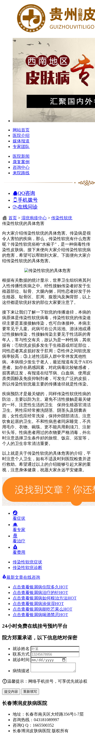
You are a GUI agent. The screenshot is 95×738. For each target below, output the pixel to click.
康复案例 (21, 162)
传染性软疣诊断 (27, 567)
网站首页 (21, 130)
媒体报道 (21, 141)
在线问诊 (28, 206)
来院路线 (21, 173)
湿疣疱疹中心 (34, 218)
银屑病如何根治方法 (53, 598)
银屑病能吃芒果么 (51, 609)
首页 (12, 218)
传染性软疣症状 (27, 562)
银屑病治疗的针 (49, 592)
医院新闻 (21, 156)
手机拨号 (28, 199)
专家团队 (21, 146)
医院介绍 (21, 135)
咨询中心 (21, 167)
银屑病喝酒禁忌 (49, 614)
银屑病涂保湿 (47, 603)
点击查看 (21, 587)
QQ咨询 (26, 192)
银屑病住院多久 (49, 587)
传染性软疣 (61, 218)
